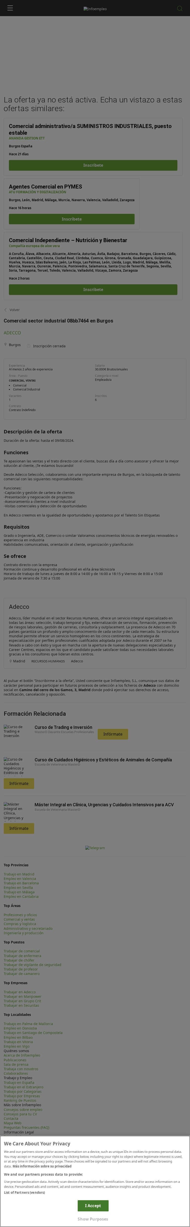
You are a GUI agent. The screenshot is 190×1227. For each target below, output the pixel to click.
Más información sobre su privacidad (42, 1166)
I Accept (93, 1205)
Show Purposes (93, 1219)
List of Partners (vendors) (24, 1192)
